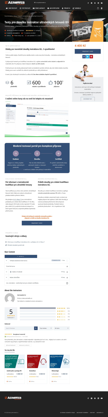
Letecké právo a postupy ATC (14, 371)
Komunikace (32, 371)
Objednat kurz (36, 223)
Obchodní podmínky (82, 412)
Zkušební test (87, 99)
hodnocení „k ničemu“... (24, 345)
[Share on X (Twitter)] (87, 56)
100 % (68, 308)
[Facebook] (88, 3)
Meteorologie (55, 371)
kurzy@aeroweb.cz (41, 2)
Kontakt (92, 412)
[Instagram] (95, 3)
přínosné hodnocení (10, 345)
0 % (69, 311)
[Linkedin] (98, 3)
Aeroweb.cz (11, 374)
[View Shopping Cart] (98, 8)
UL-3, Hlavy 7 (17, 199)
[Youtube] (101, 3)
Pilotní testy (17, 35)
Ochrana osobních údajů (67, 412)
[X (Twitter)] (91, 3)
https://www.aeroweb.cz (24, 298)
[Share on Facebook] (84, 56)
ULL (23, 35)
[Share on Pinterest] (91, 56)
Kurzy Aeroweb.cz (13, 412)
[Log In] (101, 8)
